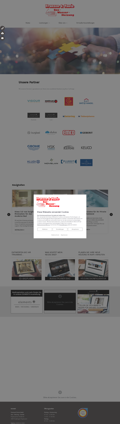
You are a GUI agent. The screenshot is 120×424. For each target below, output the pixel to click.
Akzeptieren (75, 229)
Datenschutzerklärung (43, 225)
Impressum (64, 235)
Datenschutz (55, 235)
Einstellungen (60, 229)
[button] (2, 28)
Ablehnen (45, 229)
